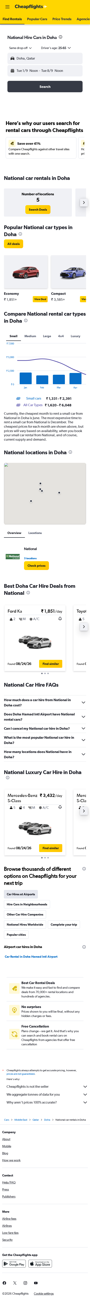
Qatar (36, 1119)
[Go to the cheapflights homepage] (31, 7)
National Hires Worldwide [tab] (25, 924)
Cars (6, 1119)
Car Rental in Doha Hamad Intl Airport (31, 956)
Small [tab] (13, 336)
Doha (47, 1119)
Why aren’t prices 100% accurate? (32, 1102)
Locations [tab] (35, 533)
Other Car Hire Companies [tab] (25, 914)
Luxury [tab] (75, 336)
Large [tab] (47, 336)
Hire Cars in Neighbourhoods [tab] (27, 904)
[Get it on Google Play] (14, 1264)
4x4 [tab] (61, 336)
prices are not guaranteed (21, 1073)
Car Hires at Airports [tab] (21, 894)
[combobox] (20, 48)
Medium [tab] (30, 336)
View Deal (40, 299)
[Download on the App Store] (40, 1264)
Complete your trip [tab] (64, 924)
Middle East (20, 1119)
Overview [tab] (14, 533)
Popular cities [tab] (16, 934)
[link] (37, 209)
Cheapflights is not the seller (27, 1086)
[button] (7, 7)
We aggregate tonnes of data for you (33, 1094)
